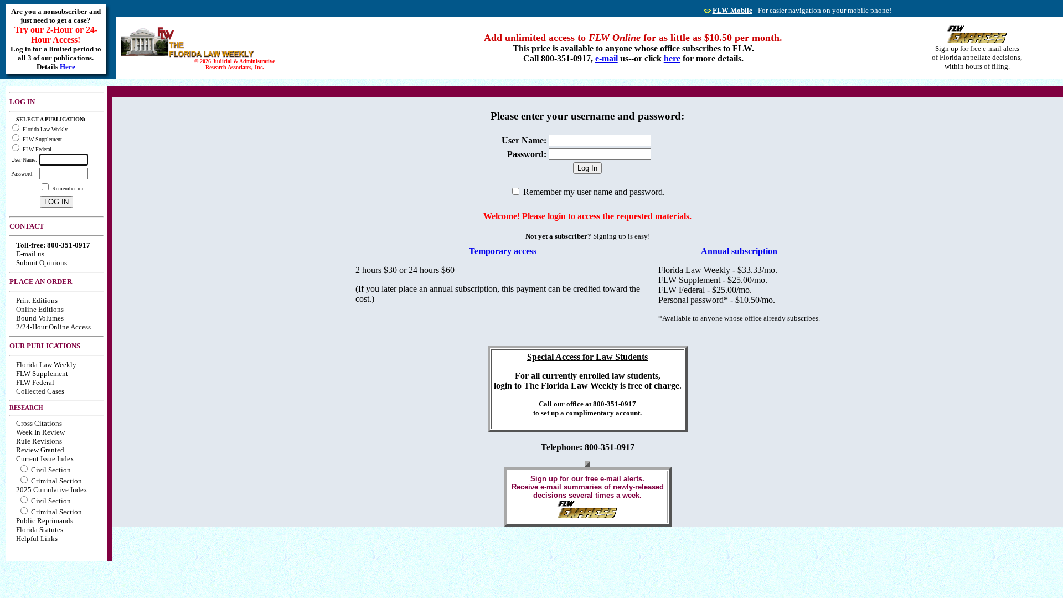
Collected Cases (40, 391)
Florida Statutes (39, 529)
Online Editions (40, 309)
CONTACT (26, 226)
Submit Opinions (41, 263)
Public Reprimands (44, 521)
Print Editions (37, 300)
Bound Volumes (40, 318)
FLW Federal (35, 382)
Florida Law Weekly (46, 364)
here (672, 58)
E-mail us (30, 254)
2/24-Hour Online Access (53, 327)
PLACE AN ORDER (40, 281)
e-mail (606, 58)
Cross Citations (39, 423)
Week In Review (40, 432)
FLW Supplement (42, 373)
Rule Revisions (39, 441)
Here (67, 67)
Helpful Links (37, 538)
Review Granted (40, 450)
